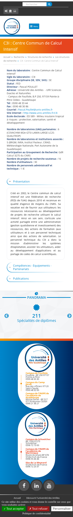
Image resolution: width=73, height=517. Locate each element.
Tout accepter (15, 509)
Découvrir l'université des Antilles (43, 497)
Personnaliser (62, 509)
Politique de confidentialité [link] (36, 513)
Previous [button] (5, 314)
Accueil (6, 57)
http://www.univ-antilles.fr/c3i (40, 112)
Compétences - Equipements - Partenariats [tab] (32, 267)
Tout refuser (39, 509)
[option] (36, 313)
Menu (35, 26)
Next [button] (68, 314)
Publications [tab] (21, 278)
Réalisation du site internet (11, 494)
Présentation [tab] (21, 181)
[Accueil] (11, 26)
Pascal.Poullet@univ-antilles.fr (35, 109)
